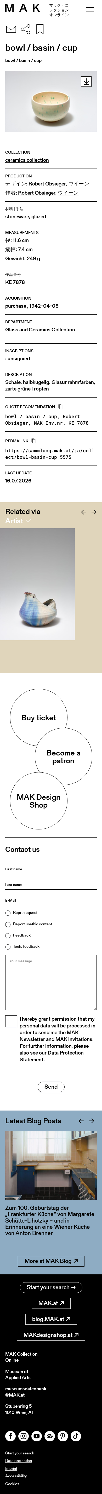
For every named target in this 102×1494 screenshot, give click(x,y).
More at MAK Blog (48, 1261)
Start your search (48, 1287)
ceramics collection (27, 160)
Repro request (25, 912)
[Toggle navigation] (90, 8)
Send (51, 1087)
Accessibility (16, 1476)
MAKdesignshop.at (48, 1335)
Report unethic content (32, 924)
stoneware (17, 216)
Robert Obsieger (47, 184)
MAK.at (48, 1303)
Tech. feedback (26, 946)
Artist (14, 521)
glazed (38, 216)
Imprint (11, 1468)
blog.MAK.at (48, 1319)
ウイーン (78, 184)
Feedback (22, 935)
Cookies (12, 1483)
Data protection (18, 1460)
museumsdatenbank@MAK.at (25, 1392)
